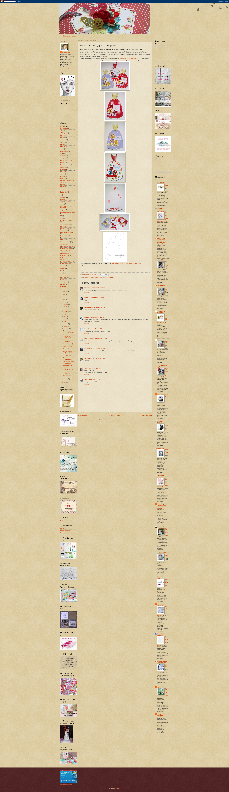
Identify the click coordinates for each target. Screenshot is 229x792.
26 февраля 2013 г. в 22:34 (98, 287)
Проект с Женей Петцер (66, 236)
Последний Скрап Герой (66, 220)
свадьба (62, 239)
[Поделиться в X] (104, 275)
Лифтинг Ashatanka (68, 348)
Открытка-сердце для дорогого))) (68, 358)
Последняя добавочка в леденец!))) (67, 336)
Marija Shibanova (89, 348)
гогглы (62, 149)
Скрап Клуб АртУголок (160, 634)
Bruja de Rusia (88, 338)
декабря (66, 304)
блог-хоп (62, 137)
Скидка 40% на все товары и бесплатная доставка (162, 507)
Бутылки (62, 142)
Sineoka (86, 317)
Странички (63, 268)
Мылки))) (159, 717)
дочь (61, 153)
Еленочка (87, 287)
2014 (63, 299)
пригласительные (65, 224)
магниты (62, 176)
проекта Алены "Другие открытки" (131, 58)
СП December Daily (65, 263)
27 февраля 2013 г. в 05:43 (101, 307)
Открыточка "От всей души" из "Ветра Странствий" (67, 353)
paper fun (159, 687)
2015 (63, 297)
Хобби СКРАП (161, 448)
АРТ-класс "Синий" (166, 666)
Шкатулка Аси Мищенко (161, 286)
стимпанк (62, 266)
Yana (85, 368)
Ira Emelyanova (88, 307)
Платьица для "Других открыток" (68, 331)
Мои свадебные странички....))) (68, 368)
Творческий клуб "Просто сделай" (162, 662)
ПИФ (61, 218)
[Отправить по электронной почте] (101, 275)
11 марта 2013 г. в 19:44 (94, 379)
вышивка (62, 144)
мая (65, 321)
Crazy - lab (160, 259)
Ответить (86, 292)
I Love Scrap (160, 504)
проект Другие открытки (97, 277)
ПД (61, 216)
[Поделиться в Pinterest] (108, 275)
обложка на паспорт (65, 201)
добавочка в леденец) (66, 372)
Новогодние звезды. (166, 343)
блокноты (62, 139)
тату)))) (62, 272)
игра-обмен (63, 155)
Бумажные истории (162, 339)
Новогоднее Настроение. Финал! (166, 582)
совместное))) (64, 244)
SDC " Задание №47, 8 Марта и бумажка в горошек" (126, 263)
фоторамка (63, 277)
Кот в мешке (63, 171)
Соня (85, 328)
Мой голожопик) (67, 375)
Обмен (62, 204)
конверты (62, 162)
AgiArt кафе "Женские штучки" (97, 265)
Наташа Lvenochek (65, 530)
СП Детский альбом (65, 251)
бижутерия (63, 135)
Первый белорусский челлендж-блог (161, 210)
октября (66, 309)
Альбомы (62, 126)
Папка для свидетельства (67, 212)
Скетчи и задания (109, 277)
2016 (63, 294)
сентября (66, 311)
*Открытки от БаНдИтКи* (161, 312)
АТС (61, 130)
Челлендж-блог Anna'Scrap (161, 604)
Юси (61, 520)
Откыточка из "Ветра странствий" (69, 362)
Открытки (87, 277)
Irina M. (86, 297)
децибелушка (88, 358)
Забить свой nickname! (66, 784)
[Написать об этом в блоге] (102, 275)
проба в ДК (63, 226)
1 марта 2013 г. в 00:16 (101, 348)
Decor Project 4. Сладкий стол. (166, 427)
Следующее (82, 415)
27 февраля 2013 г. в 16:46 (100, 338)
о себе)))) (62, 197)
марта (65, 326)
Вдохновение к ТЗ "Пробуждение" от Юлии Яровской (161, 241)
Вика (61, 533)
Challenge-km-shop (162, 394)
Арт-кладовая (161, 238)
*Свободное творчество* (160, 476)
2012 (63, 382)
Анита (62, 528)
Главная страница (69, 36)
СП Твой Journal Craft (66, 261)
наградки (62, 189)
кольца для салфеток (66, 160)
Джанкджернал (64, 151)
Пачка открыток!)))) (68, 346)
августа (66, 314)
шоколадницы (64, 282)
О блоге (166, 184)
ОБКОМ (62, 199)
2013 (63, 302)
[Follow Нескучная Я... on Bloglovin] (67, 96)
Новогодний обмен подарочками (65, 192)
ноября (66, 306)
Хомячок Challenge (162, 527)
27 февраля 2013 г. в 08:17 (96, 317)
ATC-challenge (161, 182)
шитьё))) (62, 279)
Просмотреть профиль (66, 68)
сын (61, 270)
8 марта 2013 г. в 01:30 (94, 368)
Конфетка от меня (65, 164)
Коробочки (63, 169)
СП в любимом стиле (66, 248)
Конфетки (63, 167)
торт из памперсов (65, 275)
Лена (85, 379)
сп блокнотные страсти (66, 246)
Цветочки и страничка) (66, 340)
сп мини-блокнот (64, 253)
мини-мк (62, 184)
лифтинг (62, 174)
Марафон (62, 178)
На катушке (63, 186)
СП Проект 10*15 (64, 255)
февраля (66, 328)
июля (65, 316)
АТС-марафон (64, 133)
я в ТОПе (62, 284)
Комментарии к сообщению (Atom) (97, 419)
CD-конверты (63, 286)
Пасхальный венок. (166, 555)
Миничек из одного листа (166, 452)
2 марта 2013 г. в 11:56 (101, 358)
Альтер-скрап (64, 128)
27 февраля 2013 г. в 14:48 (95, 328)
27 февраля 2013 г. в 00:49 (96, 297)
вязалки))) (63, 146)
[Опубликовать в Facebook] (106, 275)
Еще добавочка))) (68, 343)
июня (65, 319)
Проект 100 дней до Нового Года (65, 229)
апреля (66, 324)
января (66, 379)
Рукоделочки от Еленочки (161, 714)
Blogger (118, 788)
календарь (63, 158)
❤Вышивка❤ (166, 290)
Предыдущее (147, 415)
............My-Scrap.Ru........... (161, 422)
